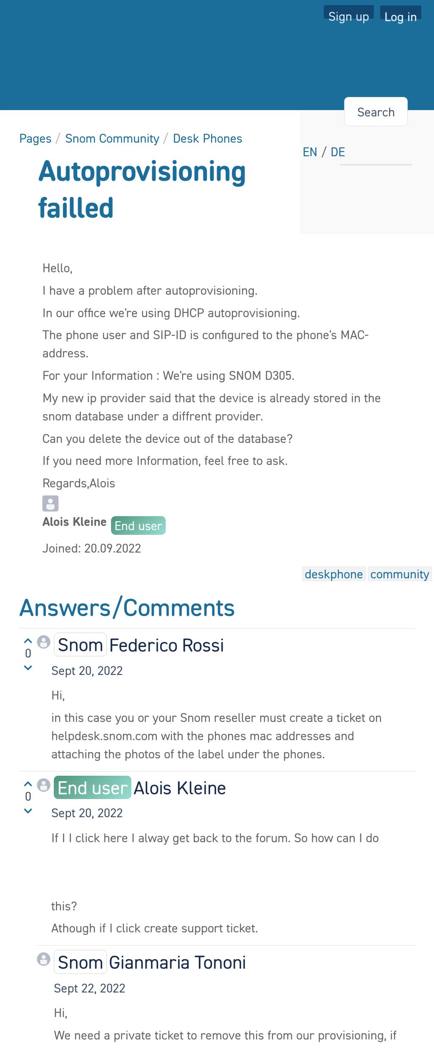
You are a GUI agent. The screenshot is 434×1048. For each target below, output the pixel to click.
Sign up (348, 13)
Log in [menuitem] (400, 14)
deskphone (334, 573)
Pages (35, 138)
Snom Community (112, 138)
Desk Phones (207, 138)
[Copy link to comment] (131, 670)
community (399, 573)
